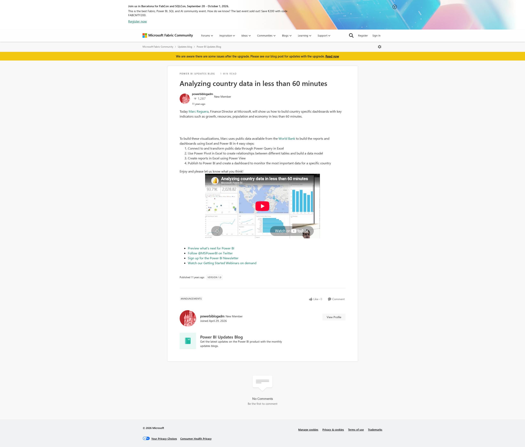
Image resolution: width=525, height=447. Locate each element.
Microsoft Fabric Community (158, 46)
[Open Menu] (379, 47)
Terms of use (356, 429)
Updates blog (185, 46)
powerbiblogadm (202, 94)
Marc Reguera (199, 111)
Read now (332, 56)
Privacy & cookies (333, 429)
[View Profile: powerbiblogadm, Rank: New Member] (185, 99)
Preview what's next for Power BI (211, 248)
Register (363, 35)
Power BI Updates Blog (209, 46)
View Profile (334, 317)
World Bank (286, 138)
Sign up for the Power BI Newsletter (213, 258)
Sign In (376, 35)
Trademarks (375, 429)
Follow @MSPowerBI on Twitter (210, 253)
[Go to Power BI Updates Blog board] (188, 341)
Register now (137, 21)
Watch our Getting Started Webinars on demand (222, 263)
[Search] (351, 35)
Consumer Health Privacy (196, 438)
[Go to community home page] (168, 35)
